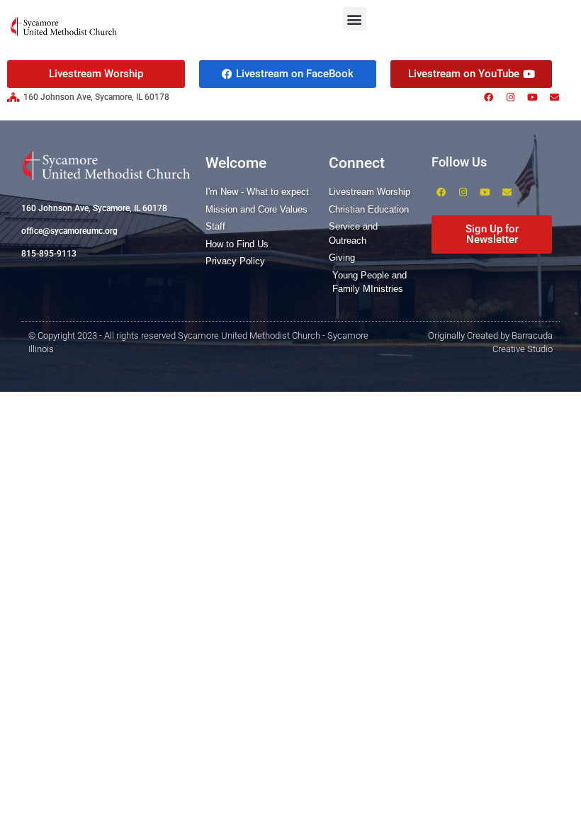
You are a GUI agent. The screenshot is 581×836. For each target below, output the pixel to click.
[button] (354, 18)
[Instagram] (510, 97)
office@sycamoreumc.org (69, 231)
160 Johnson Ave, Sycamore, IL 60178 (94, 208)
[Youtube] (532, 97)
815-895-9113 (49, 254)
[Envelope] (554, 97)
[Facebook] (488, 97)
